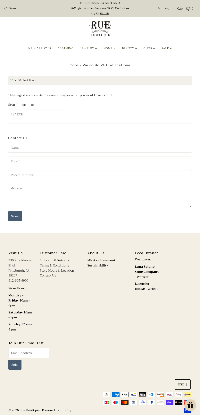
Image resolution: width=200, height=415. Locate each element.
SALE (166, 48)
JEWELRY (87, 48)
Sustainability (97, 265)
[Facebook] (96, 241)
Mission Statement (101, 260)
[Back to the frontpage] (12, 80)
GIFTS (148, 48)
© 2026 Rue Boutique (24, 410)
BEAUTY (128, 48)
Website (143, 277)
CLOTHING (65, 48)
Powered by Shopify (56, 410)
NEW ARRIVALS (39, 48)
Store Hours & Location (57, 270)
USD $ (183, 384)
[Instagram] (103, 241)
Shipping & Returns (54, 260)
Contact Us (48, 275)
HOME (109, 48)
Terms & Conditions (54, 265)
